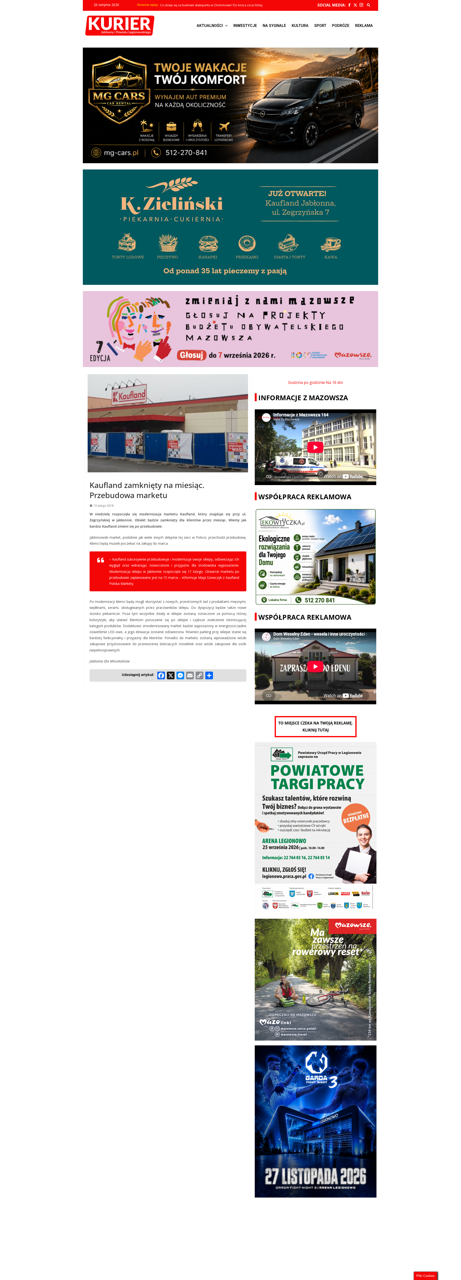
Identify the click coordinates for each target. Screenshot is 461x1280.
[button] (212, 26)
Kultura (300, 25)
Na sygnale (274, 25)
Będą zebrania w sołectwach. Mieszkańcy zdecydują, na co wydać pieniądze (211, 5)
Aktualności (210, 25)
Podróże (340, 25)
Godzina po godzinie (306, 382)
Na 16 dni (334, 382)
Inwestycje (245, 25)
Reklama (364, 25)
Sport (320, 25)
